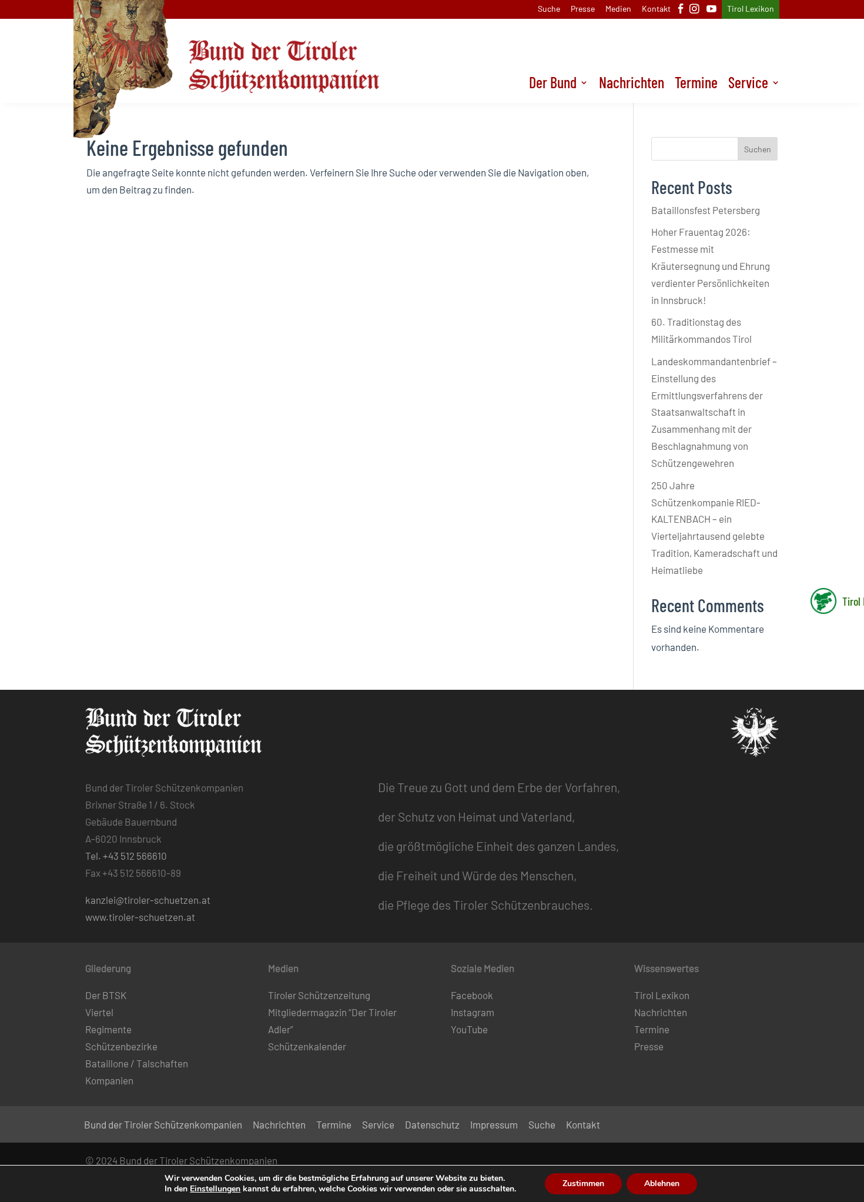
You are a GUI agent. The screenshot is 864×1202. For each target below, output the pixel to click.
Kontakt (656, 9)
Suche (549, 9)
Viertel (99, 1012)
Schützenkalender (307, 1046)
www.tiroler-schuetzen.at (140, 917)
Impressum (494, 1125)
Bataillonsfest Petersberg (705, 210)
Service (748, 84)
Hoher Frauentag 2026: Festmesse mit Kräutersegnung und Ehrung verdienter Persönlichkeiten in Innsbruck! (710, 266)
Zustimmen (583, 1183)
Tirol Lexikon (750, 9)
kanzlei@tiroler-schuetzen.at (147, 900)
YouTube (469, 1029)
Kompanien (109, 1080)
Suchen (757, 149)
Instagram (472, 1012)
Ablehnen (661, 1183)
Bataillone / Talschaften (136, 1063)
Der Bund (553, 84)
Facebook (472, 995)
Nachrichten (631, 84)
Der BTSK (105, 995)
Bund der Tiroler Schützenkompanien (163, 1125)
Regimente (108, 1029)
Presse (583, 9)
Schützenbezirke (121, 1046)
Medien (618, 9)
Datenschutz (432, 1125)
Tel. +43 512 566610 (126, 856)
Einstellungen (215, 1189)
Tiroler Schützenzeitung (319, 995)
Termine (696, 84)
